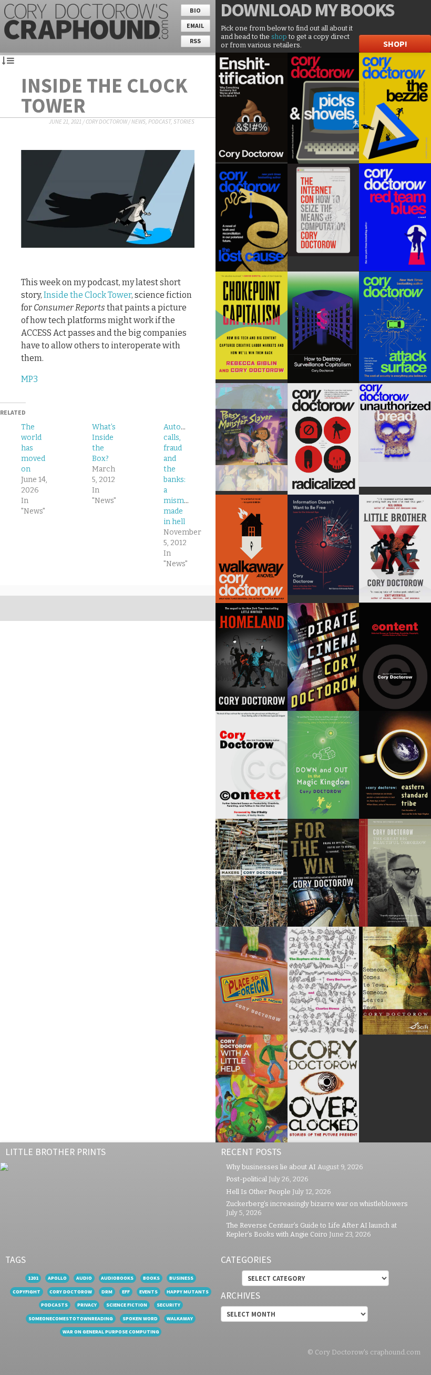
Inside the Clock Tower (87, 295)
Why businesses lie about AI (271, 1167)
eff (126, 1291)
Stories (183, 121)
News (138, 121)
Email (195, 25)
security (168, 1304)
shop (279, 37)
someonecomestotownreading (70, 1318)
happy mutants (188, 1291)
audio (84, 1277)
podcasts (54, 1304)
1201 (33, 1277)
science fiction (126, 1304)
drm (106, 1291)
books (151, 1277)
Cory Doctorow (106, 121)
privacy (87, 1304)
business (181, 1277)
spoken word (140, 1318)
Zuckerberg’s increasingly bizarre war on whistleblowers (317, 1204)
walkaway (180, 1318)
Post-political (246, 1179)
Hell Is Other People (258, 1192)
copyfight (26, 1291)
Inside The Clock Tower (104, 95)
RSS (195, 41)
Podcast (159, 121)
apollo (57, 1277)
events (148, 1291)
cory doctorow (70, 1291)
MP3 (29, 379)
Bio (195, 10)
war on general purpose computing (111, 1331)
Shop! (395, 43)
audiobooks (117, 1277)
